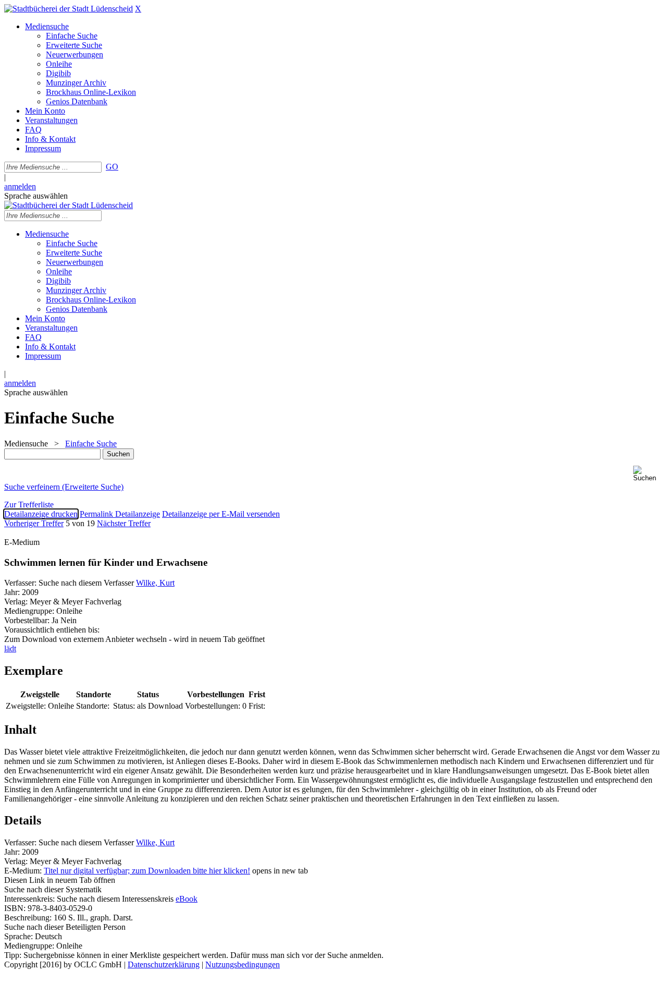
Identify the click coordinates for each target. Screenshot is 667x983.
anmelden (20, 186)
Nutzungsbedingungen (242, 964)
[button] (648, 474)
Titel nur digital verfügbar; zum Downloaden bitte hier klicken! (147, 870)
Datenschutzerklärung (164, 964)
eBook (186, 898)
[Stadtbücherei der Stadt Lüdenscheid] (68, 8)
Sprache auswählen (36, 195)
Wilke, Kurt (155, 582)
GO (112, 166)
